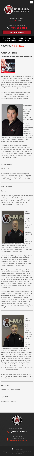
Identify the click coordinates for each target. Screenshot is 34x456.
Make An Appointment (17, 32)
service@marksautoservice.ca (18, 440)
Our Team (19, 45)
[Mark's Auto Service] (17, 10)
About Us (6, 45)
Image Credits (19, 449)
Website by (17, 454)
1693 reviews (21, 21)
